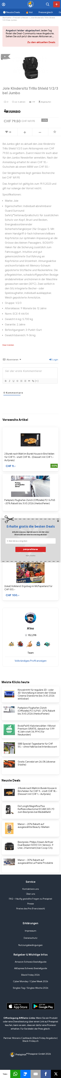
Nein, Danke (30, 555)
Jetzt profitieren (30, 549)
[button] (30, 526)
